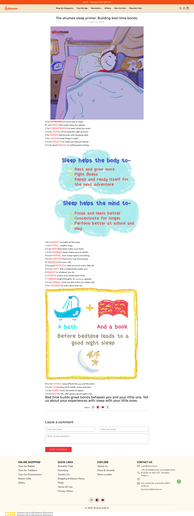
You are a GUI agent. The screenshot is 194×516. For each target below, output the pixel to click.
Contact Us (64, 474)
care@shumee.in (149, 466)
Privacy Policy (65, 491)
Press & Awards (106, 470)
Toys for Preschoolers (30, 474)
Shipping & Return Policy (71, 478)
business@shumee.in (151, 489)
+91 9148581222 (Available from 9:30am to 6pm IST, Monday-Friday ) (158, 472)
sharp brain (79, 279)
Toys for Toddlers (27, 470)
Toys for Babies (26, 466)
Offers (21, 482)
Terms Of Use (65, 486)
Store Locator (104, 474)
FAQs (61, 482)
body (80, 384)
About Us (102, 466)
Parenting (63, 470)
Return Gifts (24, 478)
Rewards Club (65, 466)
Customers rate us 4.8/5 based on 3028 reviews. (35, 512)
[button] (64, 8)
